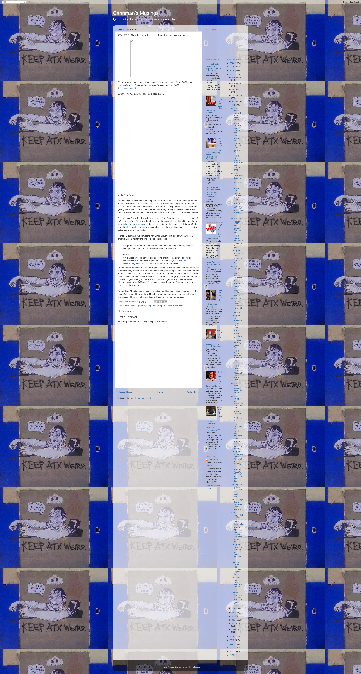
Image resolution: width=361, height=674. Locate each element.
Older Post (193, 392)
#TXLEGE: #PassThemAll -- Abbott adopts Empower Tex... (237, 431)
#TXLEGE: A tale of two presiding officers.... (237, 445)
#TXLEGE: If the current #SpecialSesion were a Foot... (237, 145)
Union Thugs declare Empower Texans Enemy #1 (237, 504)
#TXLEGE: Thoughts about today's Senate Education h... (236, 273)
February (236, 624)
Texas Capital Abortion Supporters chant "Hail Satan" (213, 67)
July (234, 105)
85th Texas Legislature (135, 306)
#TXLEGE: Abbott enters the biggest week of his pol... (237, 114)
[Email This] (155, 301)
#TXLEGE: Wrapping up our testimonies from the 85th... (237, 402)
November (236, 83)
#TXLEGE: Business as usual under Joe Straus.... (237, 388)
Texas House (179, 306)
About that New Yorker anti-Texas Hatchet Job (237, 583)
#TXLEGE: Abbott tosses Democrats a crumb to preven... (236, 305)
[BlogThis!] (157, 301)
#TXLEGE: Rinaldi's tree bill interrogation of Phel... (237, 129)
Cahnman (213, 460)
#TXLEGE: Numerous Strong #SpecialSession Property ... (237, 459)
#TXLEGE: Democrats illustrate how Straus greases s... (237, 552)
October (235, 89)
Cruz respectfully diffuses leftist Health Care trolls (237, 518)
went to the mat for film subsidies (133, 224)
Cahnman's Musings (136, 13)
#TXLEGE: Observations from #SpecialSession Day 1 (236, 356)
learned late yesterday (176, 203)
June (234, 609)
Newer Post (125, 392)
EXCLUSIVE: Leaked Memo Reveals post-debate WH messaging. (213, 192)
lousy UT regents (172, 221)
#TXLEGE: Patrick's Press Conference (237, 416)
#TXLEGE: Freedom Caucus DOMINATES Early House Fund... (237, 340)
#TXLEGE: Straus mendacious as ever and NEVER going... (237, 163)
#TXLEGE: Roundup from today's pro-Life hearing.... (237, 289)
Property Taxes (165, 306)
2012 (232, 651)
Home (159, 392)
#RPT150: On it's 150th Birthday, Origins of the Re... (236, 568)
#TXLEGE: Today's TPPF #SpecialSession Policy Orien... (236, 373)
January (235, 630)
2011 (232, 655)
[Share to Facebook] (163, 301)
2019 (232, 67)
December (236, 77)
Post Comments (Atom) (140, 398)
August (235, 101)
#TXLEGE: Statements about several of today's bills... (237, 257)
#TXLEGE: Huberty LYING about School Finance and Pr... (236, 225)
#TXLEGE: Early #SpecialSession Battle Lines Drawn (236, 323)
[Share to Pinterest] (165, 301)
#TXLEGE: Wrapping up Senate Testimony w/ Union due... (237, 242)
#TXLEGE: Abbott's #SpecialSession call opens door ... (237, 475)
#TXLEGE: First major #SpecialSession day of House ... (237, 209)
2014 (232, 644)
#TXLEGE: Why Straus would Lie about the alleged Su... (236, 534)
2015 (232, 640)
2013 (232, 648)
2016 (232, 637)
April (234, 616)
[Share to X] (160, 301)
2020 (232, 63)
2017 (232, 74)
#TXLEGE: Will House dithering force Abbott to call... (237, 179)
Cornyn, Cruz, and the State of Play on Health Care (236, 598)
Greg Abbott (151, 306)
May (234, 612)
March (235, 620)
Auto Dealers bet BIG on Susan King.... (214, 264)
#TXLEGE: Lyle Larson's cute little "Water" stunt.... (236, 194)
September (237, 95)
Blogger (196, 667)
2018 (232, 70)
